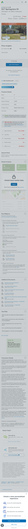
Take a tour (14, 524)
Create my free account (14, 521)
